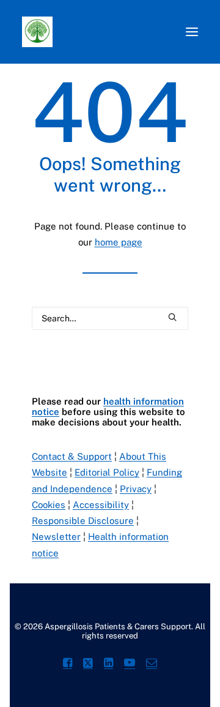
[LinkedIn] (108, 664)
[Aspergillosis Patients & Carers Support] (107, 32)
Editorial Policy (107, 472)
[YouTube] (129, 664)
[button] (192, 32)
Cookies (48, 504)
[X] (88, 664)
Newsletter (56, 536)
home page (118, 242)
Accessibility (101, 504)
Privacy (136, 489)
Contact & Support (72, 456)
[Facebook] (67, 664)
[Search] (110, 318)
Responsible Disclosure (83, 520)
